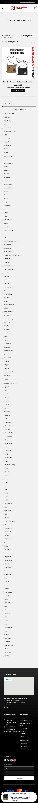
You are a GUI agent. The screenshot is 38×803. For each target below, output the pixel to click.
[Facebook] (11, 760)
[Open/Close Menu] (2, 8)
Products (10, 35)
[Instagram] (8, 760)
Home (4, 35)
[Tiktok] (5, 760)
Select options (18, 91)
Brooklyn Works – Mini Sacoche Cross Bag (18, 82)
